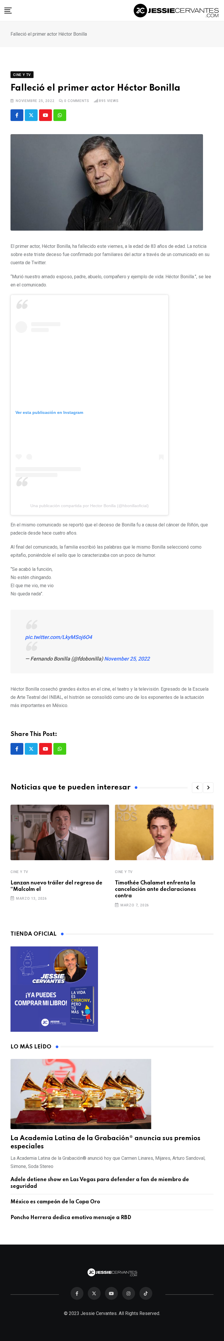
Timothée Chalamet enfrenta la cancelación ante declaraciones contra (155, 889)
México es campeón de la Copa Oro (55, 1202)
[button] (197, 787)
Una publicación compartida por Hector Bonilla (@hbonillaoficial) (89, 505)
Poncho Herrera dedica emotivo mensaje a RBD (70, 1217)
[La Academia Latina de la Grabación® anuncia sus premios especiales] (112, 1094)
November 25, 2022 (127, 659)
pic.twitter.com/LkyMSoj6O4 (58, 637)
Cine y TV (19, 872)
